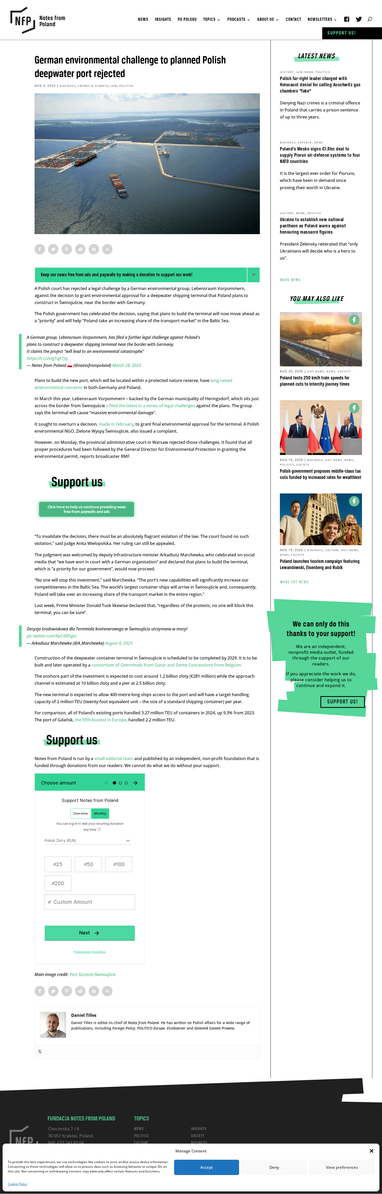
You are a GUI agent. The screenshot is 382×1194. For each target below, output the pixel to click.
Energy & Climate (93, 86)
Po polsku (187, 20)
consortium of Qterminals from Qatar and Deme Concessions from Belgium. (166, 665)
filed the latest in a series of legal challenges (152, 405)
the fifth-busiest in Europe (100, 720)
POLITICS (141, 1136)
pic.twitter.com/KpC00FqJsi (51, 636)
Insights (163, 20)
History (287, 72)
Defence (305, 142)
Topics (209, 20)
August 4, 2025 (119, 643)
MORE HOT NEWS (294, 582)
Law (113, 86)
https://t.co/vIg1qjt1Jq (47, 358)
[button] (371, 1150)
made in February (116, 424)
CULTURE (141, 1143)
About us (265, 20)
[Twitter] (39, 1051)
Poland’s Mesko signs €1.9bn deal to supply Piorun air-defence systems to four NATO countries (320, 155)
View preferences (342, 1167)
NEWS (139, 1129)
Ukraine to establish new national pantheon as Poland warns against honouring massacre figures (313, 226)
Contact (293, 20)
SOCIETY (198, 1136)
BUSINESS (199, 1143)
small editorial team (113, 758)
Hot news (315, 371)
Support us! (341, 33)
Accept (206, 1167)
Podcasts (236, 20)
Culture (332, 550)
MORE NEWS (290, 280)
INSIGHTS (199, 1129)
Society (344, 371)
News (143, 20)
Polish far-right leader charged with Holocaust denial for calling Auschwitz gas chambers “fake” (320, 85)
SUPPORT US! (342, 702)
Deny (274, 1167)
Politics (126, 86)
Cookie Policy (17, 1184)
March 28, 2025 (126, 365)
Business (68, 86)
